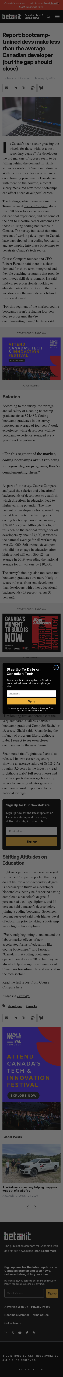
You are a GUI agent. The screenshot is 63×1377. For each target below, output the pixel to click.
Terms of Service (38, 708)
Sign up (31, 701)
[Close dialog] (56, 667)
